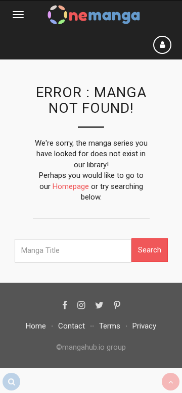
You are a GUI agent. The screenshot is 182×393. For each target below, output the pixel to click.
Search (149, 249)
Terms (109, 326)
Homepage (71, 186)
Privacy (144, 326)
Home (36, 326)
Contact (71, 326)
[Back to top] (170, 381)
